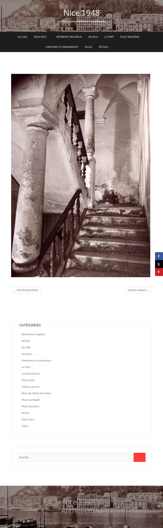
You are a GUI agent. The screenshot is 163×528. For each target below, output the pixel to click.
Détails (103, 47)
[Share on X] (159, 264)
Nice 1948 (81, 12)
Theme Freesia (86, 522)
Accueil (22, 37)
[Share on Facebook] (159, 256)
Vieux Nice (40, 37)
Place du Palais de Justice (36, 393)
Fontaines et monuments (62, 47)
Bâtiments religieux (69, 37)
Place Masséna (129, 37)
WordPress (118, 522)
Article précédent (26, 290)
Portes (25, 412)
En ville (93, 37)
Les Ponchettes (31, 373)
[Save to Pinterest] (159, 272)
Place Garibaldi (31, 399)
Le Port (109, 37)
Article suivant (138, 290)
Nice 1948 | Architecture (81, 506)
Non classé (28, 380)
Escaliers (27, 353)
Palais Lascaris (30, 386)
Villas (88, 47)
